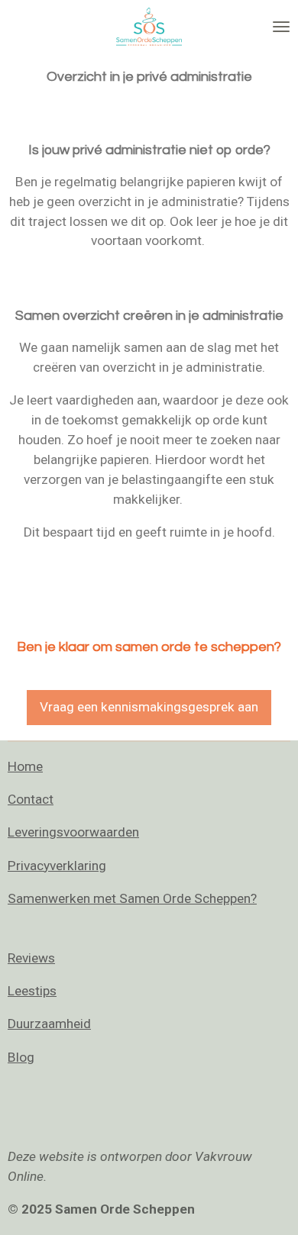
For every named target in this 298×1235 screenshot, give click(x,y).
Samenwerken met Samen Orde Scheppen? (132, 898)
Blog (21, 1057)
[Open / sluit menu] (281, 26)
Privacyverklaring (57, 865)
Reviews (31, 958)
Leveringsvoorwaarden (73, 832)
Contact (30, 799)
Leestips (32, 990)
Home (25, 766)
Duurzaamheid (49, 1023)
